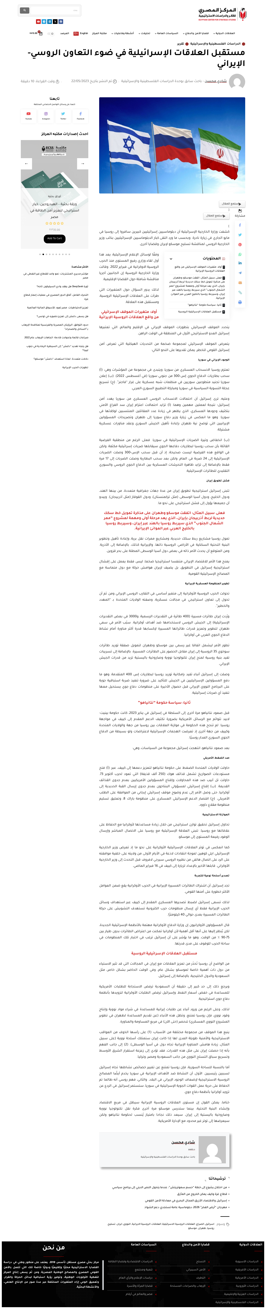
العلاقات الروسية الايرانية (146, 1224)
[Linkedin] (49, 21)
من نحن (53, 1248)
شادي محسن (216, 81)
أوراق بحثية (54, 196)
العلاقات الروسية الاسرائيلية (178, 1224)
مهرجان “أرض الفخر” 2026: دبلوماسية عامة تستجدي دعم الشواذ (185, 1207)
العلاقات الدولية (250, 1244)
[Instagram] (46, 116)
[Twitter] (63, 116)
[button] (40, 254)
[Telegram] (44, 21)
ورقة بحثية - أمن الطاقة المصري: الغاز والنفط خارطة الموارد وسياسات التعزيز (54, 211)
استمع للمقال (230, 204)
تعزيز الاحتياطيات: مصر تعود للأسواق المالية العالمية (57, 308)
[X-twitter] (55, 21)
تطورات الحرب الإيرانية (75, 367)
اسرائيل (209, 1224)
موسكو (192, 1228)
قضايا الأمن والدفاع (196, 1244)
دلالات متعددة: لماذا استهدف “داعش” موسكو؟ (61, 359)
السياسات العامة (144, 1244)
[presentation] (26, 163)
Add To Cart (54, 238)
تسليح (111, 1224)
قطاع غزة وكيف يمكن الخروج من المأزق (202, 1194)
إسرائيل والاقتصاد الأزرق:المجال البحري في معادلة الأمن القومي (186, 1200)
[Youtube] (38, 21)
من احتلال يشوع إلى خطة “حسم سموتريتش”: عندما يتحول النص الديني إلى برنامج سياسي (169, 1187)
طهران (202, 1228)
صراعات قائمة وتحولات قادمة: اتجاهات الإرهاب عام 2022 (56, 337)
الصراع (200, 1224)
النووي (127, 1224)
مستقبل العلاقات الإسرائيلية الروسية (199, 312)
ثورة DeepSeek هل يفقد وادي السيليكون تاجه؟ (62, 286)
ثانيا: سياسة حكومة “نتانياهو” (205, 305)
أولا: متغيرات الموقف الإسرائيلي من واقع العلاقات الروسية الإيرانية (200, 269)
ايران (119, 1224)
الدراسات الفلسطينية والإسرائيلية (215, 44)
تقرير (180, 44)
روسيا (210, 1228)
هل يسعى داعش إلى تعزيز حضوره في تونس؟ (62, 316)
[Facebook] (60, 21)
